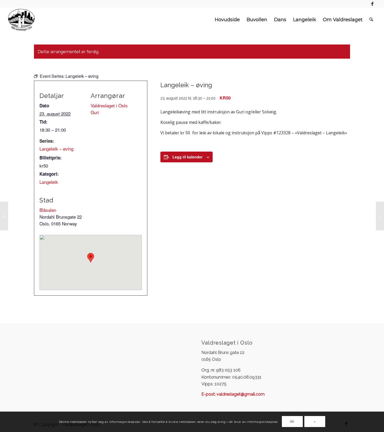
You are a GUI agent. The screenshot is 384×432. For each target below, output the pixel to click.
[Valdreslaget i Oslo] (21, 19)
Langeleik (48, 182)
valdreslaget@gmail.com (240, 394)
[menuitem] (227, 19)
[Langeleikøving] (4, 216)
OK (292, 422)
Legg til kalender (187, 156)
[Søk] (371, 19)
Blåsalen (47, 210)
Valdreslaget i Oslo (109, 105)
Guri (95, 112)
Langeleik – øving (56, 148)
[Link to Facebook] (372, 4)
